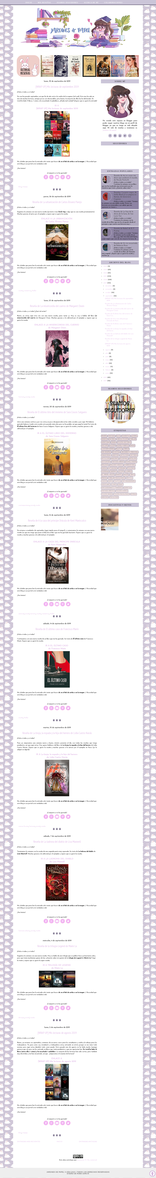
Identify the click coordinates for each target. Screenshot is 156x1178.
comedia (129, 471)
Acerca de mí (91, 2)
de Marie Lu (57, 968)
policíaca (131, 468)
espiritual (127, 487)
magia (132, 445)
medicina (105, 497)
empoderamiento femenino (112, 487)
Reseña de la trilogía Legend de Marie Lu (57, 946)
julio (107, 353)
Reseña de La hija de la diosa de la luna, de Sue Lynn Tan (123, 214)
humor (104, 481)
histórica (133, 455)
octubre (108, 292)
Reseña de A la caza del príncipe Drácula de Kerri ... (116, 320)
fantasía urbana (24, 931)
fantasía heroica (108, 491)
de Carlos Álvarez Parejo (57, 222)
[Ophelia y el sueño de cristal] (118, 76)
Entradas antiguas (88, 1142)
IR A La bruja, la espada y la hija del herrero (57, 754)
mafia (110, 481)
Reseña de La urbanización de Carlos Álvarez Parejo (57, 202)
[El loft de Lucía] (75, 76)
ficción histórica (124, 442)
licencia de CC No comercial (87, 1160)
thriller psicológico (116, 478)
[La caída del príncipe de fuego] (103, 76)
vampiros (113, 471)
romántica (27, 291)
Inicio (28, 2)
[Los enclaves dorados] (89, 76)
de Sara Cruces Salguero (57, 436)
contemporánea (24, 505)
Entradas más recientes (28, 1142)
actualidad (112, 468)
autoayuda (106, 461)
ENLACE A (57, 1059)
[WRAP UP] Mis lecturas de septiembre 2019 (57, 86)
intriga (133, 494)
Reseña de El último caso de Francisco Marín (57, 629)
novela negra (131, 461)
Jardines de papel (109, 130)
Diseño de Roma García (78, 1173)
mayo (107, 360)
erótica (129, 478)
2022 (105, 273)
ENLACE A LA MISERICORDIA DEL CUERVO (57, 325)
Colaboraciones (113, 2)
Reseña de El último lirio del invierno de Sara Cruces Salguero (57, 412)
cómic (114, 484)
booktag (115, 452)
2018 (105, 377)
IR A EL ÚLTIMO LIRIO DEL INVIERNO (57, 433)
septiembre (109, 296)
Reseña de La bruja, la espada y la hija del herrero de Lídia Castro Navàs (57, 733)
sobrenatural (129, 465)
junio (107, 356)
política (117, 481)
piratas (104, 478)
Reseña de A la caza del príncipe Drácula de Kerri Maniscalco (57, 520)
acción (121, 471)
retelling (132, 458)
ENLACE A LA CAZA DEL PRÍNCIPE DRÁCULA (57, 542)
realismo (114, 458)
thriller (34, 291)
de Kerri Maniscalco (57, 545)
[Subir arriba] (152, 1174)
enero (107, 373)
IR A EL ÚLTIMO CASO (57, 646)
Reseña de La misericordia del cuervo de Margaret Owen (57, 306)
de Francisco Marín (57, 649)
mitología (106, 458)
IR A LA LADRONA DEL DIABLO (57, 859)
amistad (21, 614)
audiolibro (106, 484)
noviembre (109, 289)
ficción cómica (122, 491)
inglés (125, 474)
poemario (122, 468)
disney (120, 484)
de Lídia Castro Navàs (57, 757)
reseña (21, 291)
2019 (105, 283)
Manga (104, 468)
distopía (21, 1018)
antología (124, 455)
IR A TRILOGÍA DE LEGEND (57, 965)
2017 (105, 381)
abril (107, 363)
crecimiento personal (129, 452)
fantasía (21, 397)
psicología (114, 497)
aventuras (106, 442)
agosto (108, 350)
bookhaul (124, 458)
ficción (112, 445)
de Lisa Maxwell (57, 862)
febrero (108, 370)
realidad (105, 465)
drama (113, 442)
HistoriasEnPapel (128, 481)
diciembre (109, 286)
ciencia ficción (23, 826)
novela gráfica (123, 445)
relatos (119, 448)
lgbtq (132, 474)
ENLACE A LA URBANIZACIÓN (57, 219)
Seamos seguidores (67, 2)
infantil (119, 474)
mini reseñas (106, 452)
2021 (105, 276)
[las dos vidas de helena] (61, 76)
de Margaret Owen (57, 328)
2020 (105, 280)
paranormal (106, 455)
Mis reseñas (44, 2)
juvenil (27, 397)
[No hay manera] (132, 76)
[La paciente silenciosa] (47, 76)
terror (126, 448)
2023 (105, 270)
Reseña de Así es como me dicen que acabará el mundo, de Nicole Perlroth (125, 178)
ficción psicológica (121, 494)
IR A (57, 106)
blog (20, 187)
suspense (105, 471)
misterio (33, 614)
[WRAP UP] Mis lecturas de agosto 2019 (57, 1033)
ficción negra (107, 494)
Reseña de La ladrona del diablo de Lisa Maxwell (57, 841)
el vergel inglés (108, 474)
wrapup (25, 187)
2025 (105, 266)
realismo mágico (116, 465)
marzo (107, 367)
